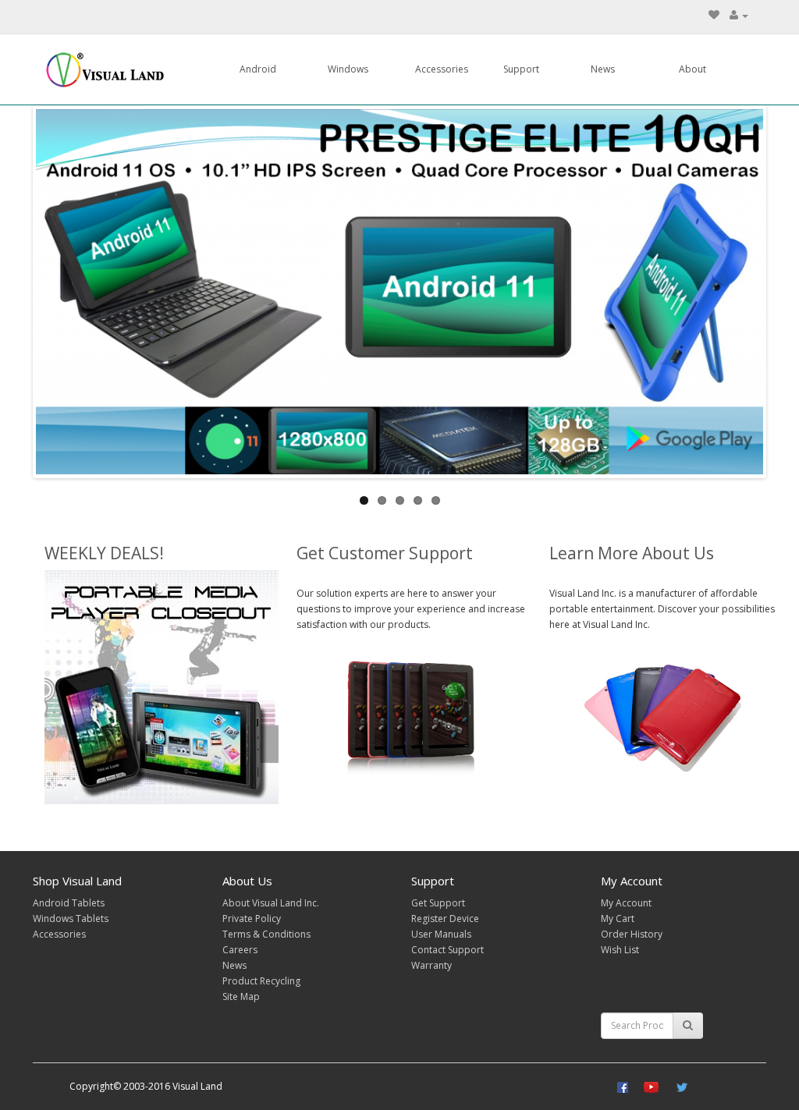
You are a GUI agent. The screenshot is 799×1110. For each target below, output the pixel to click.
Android (258, 69)
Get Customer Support (385, 553)
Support (521, 69)
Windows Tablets (70, 918)
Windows (348, 69)
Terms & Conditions (266, 934)
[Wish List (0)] (713, 15)
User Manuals (441, 934)
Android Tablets (69, 903)
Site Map (241, 996)
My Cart (617, 918)
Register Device (445, 918)
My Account (626, 903)
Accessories (441, 69)
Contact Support (447, 949)
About (692, 69)
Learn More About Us (631, 553)
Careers (239, 949)
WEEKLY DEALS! (104, 553)
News (603, 69)
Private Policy (251, 918)
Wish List (620, 949)
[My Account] (739, 15)
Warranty (431, 965)
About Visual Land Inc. (270, 903)
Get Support (438, 903)
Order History (631, 934)
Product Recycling (261, 981)
